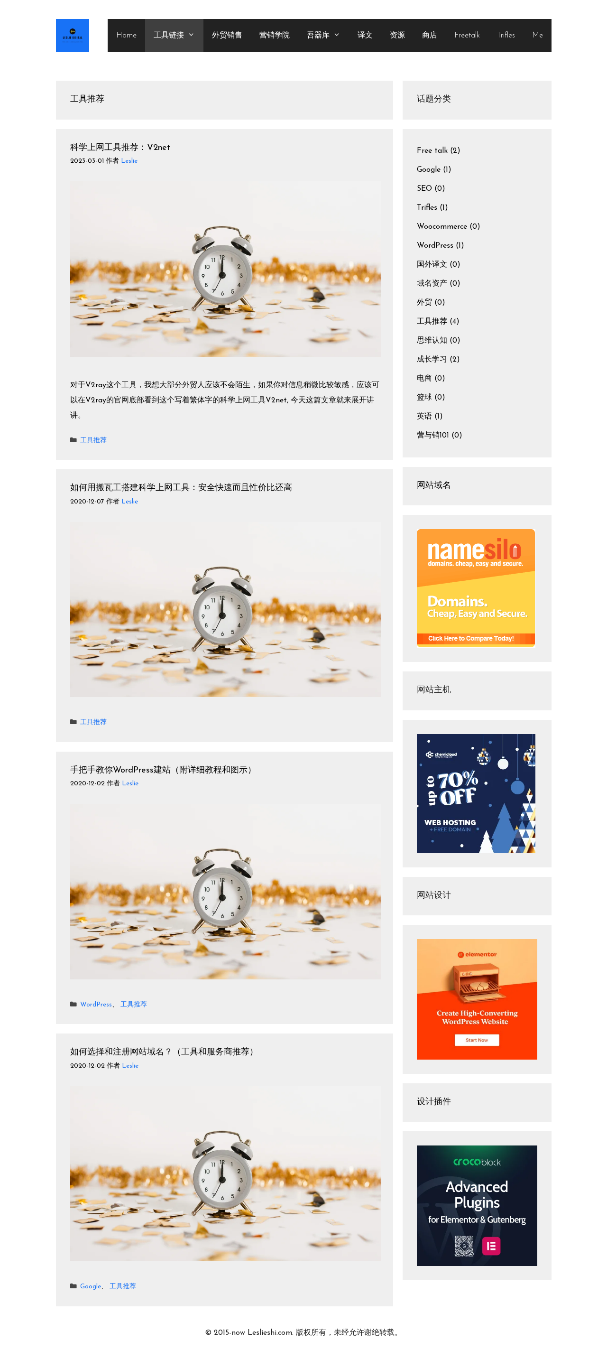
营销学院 (274, 35)
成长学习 (432, 359)
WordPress (96, 1005)
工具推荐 (93, 441)
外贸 (424, 303)
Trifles (506, 35)
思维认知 (432, 340)
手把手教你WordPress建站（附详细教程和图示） (163, 770)
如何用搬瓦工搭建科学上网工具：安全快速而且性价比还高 (181, 488)
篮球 (424, 397)
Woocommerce (442, 227)
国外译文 (432, 265)
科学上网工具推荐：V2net (120, 148)
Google (90, 1287)
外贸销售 (227, 35)
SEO (424, 189)
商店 (429, 35)
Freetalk (467, 35)
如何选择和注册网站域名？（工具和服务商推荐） (164, 1052)
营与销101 (433, 435)
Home (126, 35)
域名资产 (432, 284)
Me (537, 35)
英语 (424, 416)
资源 (397, 35)
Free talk (432, 151)
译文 (365, 35)
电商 (424, 378)
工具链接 (169, 35)
